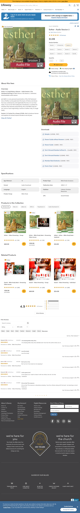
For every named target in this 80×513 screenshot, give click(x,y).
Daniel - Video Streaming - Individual (64, 282)
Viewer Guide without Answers (54, 139)
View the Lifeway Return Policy (67, 76)
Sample (47, 134)
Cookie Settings (68, 506)
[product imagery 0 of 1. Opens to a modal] (24, 48)
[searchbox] (13, 323)
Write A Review (40, 313)
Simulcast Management (40, 413)
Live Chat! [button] (20, 419)
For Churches (58, 9)
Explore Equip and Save (59, 17)
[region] (40, 507)
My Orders (20, 405)
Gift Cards (20, 413)
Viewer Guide (49, 145)
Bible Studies (11, 9)
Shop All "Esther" (6, 118)
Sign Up (54, 414)
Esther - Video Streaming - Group (13, 235)
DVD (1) (32, 207)
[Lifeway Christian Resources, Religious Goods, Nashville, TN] (75, 500)
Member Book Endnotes (52, 161)
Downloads (37, 411)
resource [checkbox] (28, 331)
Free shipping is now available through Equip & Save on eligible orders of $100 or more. (40, 1)
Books (19, 9)
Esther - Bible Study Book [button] (14, 344)
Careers (3, 409)
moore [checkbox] (39, 331)
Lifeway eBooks (38, 415)
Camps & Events (48, 9)
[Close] (77, 507)
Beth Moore (54, 32)
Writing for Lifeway (6, 419)
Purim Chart (48, 166)
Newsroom (4, 411)
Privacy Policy (4, 415)
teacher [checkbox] (22, 331)
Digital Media (28, 9)
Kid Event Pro (37, 409)
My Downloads (21, 407)
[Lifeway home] (6, 5)
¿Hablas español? (74, 23)
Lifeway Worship (38, 407)
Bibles (3, 9)
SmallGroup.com (38, 417)
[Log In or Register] (75, 5)
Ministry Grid (37, 405)
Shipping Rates (21, 409)
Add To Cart (59, 65)
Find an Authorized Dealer (7, 420)
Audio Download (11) (54, 207)
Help (19, 417)
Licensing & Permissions (7, 413)
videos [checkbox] (3, 331)
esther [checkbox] (17, 331)
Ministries (37, 9)
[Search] (69, 5)
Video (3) (15, 207)
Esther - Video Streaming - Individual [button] (17, 376)
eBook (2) (23, 207)
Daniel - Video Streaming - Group (38, 282)
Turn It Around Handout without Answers (56, 150)
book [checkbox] (12, 331)
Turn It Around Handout (52, 155)
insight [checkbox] (33, 331)
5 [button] (44, 395)
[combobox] (42, 5)
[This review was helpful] (75, 345)
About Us (3, 405)
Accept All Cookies (68, 509)
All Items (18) (6, 207)
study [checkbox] (8, 331)
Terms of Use (4, 417)
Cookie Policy (7, 507)
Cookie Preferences (22, 415)
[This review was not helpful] (77, 345)
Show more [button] (45, 331)
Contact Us (4, 407)
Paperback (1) (41, 207)
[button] (52, 301)
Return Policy (21, 411)
